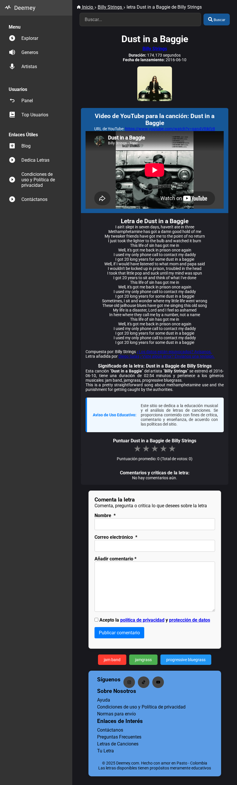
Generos (29, 52)
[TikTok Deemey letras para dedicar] (143, 682)
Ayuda (103, 700)
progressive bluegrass (185, 659)
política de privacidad (142, 620)
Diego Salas (128, 356)
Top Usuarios (34, 115)
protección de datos (189, 620)
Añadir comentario (115, 559)
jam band (112, 659)
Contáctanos (34, 199)
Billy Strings (154, 48)
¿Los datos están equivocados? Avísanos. (174, 351)
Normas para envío (116, 714)
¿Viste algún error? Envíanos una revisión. (177, 356)
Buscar (219, 20)
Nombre (105, 515)
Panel (27, 100)
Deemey (24, 7)
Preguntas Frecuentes (119, 737)
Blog (26, 146)
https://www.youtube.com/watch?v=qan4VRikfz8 (170, 128)
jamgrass (143, 659)
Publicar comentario (119, 632)
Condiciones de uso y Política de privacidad (38, 179)
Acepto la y (154, 620)
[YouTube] (158, 682)
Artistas (29, 66)
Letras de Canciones (117, 744)
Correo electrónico (116, 537)
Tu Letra (105, 751)
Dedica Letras (35, 160)
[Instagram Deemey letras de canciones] (129, 682)
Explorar (29, 38)
